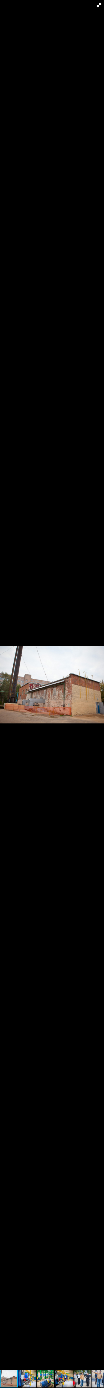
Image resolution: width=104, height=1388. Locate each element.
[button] (99, 5)
